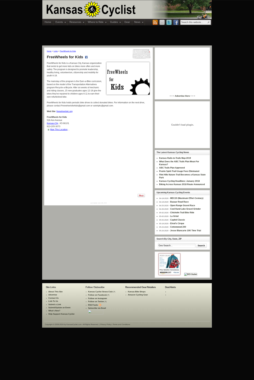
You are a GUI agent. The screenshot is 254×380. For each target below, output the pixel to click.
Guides (113, 22)
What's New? (54, 311)
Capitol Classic (177, 220)
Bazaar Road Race (179, 202)
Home (48, 22)
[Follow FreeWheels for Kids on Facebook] (86, 57)
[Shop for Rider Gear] (169, 274)
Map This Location (59, 129)
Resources (74, 22)
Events (58, 22)
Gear (127, 22)
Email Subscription (162, 22)
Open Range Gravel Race (182, 205)
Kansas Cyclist (105, 9)
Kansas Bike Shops (136, 292)
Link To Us (53, 301)
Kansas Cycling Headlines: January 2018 (179, 181)
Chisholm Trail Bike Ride (182, 212)
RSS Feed (155, 22)
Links (56, 51)
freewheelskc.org (65, 111)
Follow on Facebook (97, 295)
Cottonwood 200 (178, 227)
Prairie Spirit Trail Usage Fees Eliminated (179, 171)
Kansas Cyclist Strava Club (100, 292)
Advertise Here (182, 96)
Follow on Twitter (96, 301)
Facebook (176, 22)
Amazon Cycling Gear (138, 295)
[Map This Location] (48, 129)
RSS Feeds (93, 305)
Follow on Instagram (97, 298)
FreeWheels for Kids (68, 51)
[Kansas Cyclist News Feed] (99, 305)
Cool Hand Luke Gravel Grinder (185, 209)
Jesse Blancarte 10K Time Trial (185, 230)
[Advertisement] (127, 35)
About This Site (55, 292)
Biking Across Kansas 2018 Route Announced (182, 184)
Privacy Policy (105, 324)
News (136, 22)
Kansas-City (52, 123)
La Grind (174, 216)
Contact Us (53, 298)
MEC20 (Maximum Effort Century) (186, 198)
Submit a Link (54, 304)
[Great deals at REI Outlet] (190, 274)
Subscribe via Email (97, 308)
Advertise (52, 295)
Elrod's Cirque (177, 223)
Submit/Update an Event (59, 307)
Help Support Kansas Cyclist (61, 314)
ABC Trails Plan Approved (172, 168)
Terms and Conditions (121, 324)
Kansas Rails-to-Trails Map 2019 (175, 158)
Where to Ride (95, 22)
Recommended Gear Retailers (140, 287)
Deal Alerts (170, 287)
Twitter (169, 22)
